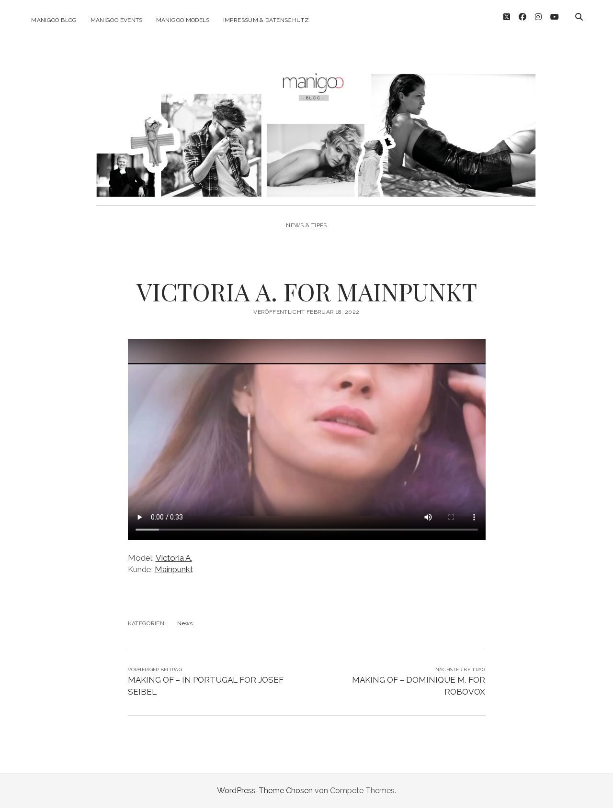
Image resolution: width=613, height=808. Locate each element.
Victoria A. (174, 558)
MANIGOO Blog (54, 20)
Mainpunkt (174, 569)
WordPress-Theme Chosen (265, 790)
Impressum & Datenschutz (266, 20)
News (185, 623)
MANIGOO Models (183, 20)
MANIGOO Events (117, 20)
